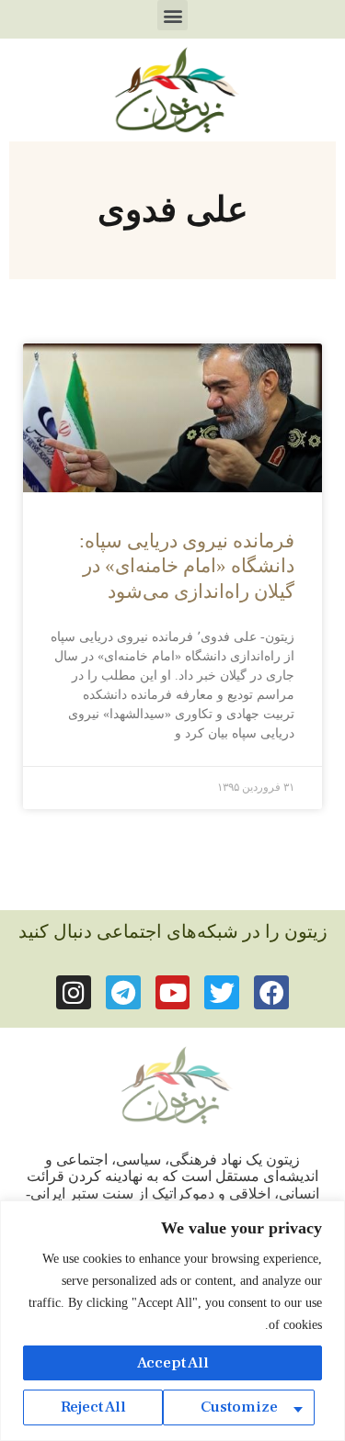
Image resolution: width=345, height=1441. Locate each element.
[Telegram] (123, 992)
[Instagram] (73, 992)
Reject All (93, 1407)
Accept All (173, 1363)
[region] (172, 1320)
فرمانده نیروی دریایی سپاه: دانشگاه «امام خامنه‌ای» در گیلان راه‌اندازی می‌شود (186, 566)
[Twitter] (221, 992)
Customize (239, 1407)
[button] (172, 15)
